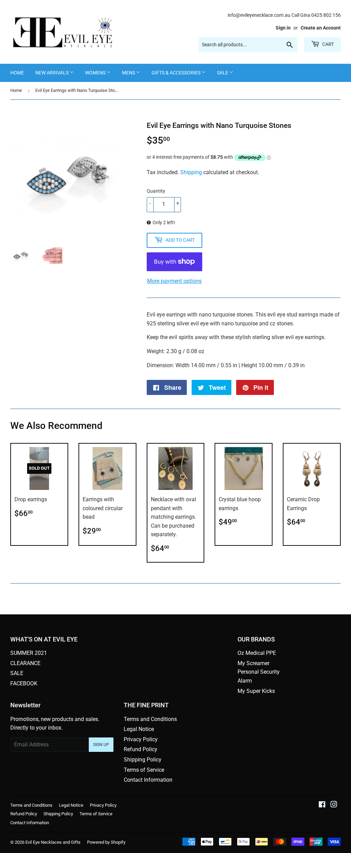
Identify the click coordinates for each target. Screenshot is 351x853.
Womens (96, 72)
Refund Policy (140, 749)
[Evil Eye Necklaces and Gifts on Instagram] (333, 805)
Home (17, 72)
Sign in (283, 28)
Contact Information (148, 780)
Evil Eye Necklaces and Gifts (53, 842)
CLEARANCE (25, 663)
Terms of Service (144, 770)
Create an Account (321, 28)
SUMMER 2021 (28, 653)
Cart (327, 44)
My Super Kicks (256, 691)
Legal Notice (139, 729)
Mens (129, 72)
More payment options (174, 281)
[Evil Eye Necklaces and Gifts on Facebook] (322, 805)
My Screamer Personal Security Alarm (259, 672)
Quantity (156, 191)
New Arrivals (52, 72)
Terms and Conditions (150, 719)
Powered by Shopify (106, 842)
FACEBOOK (23, 683)
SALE (223, 72)
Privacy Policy (141, 739)
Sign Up (101, 744)
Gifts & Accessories (177, 72)
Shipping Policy (142, 759)
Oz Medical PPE (257, 653)
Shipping (191, 172)
